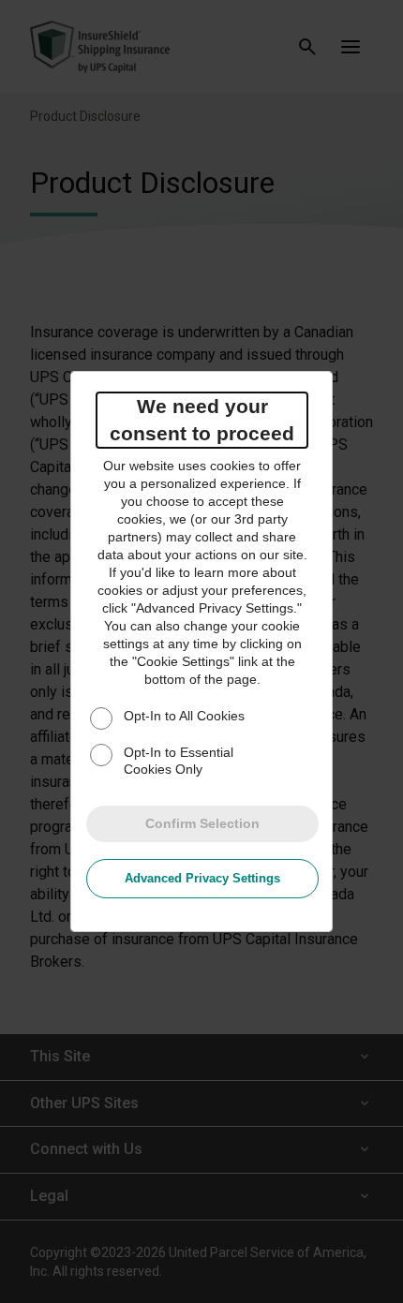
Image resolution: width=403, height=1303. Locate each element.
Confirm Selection (202, 823)
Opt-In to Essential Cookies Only (178, 761)
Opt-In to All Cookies (184, 715)
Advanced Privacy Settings (202, 878)
